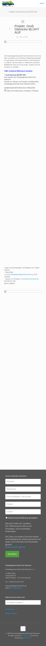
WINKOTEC (27, 638)
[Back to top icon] (23, 628)
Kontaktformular (16, 588)
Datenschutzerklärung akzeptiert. (23, 518)
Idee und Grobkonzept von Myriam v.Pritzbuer (23, 91)
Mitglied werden (11, 613)
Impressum (26, 636)
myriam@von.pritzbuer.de (30, 279)
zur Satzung (9, 609)
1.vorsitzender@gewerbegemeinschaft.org (18, 274)
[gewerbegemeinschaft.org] (8, 3)
